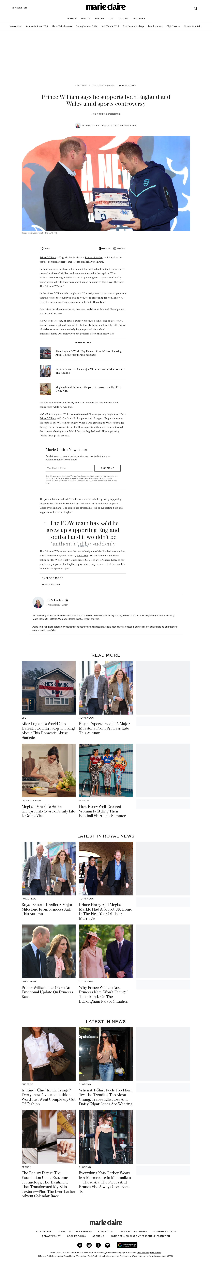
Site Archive (44, 1232)
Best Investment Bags (133, 26)
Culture (123, 18)
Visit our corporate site (149, 1253)
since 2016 (84, 559)
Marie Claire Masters (62, 26)
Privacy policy (51, 1236)
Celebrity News (103, 85)
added (64, 499)
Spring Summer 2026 (86, 26)
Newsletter (121, 248)
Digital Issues (173, 26)
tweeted (44, 273)
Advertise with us (164, 1232)
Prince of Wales (93, 257)
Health (99, 18)
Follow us (106, 248)
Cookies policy (76, 1236)
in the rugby (71, 422)
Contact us (105, 1232)
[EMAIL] (66, 600)
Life (111, 18)
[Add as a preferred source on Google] (145, 1245)
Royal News (127, 85)
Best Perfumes (155, 26)
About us (98, 1236)
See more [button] (83, 545)
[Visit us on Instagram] (89, 1245)
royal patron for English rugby (65, 564)
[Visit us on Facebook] (98, 1245)
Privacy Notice (51, 478)
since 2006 (82, 555)
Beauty (86, 18)
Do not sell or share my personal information (140, 1236)
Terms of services (77, 476)
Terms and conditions (133, 1232)
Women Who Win (192, 26)
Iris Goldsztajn (92, 125)
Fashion (72, 18)
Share (47, 248)
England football (101, 268)
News (134, 125)
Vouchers (139, 18)
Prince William (48, 257)
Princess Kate (108, 559)
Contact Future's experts (75, 1232)
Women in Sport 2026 (37, 26)
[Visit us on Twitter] (79, 1245)
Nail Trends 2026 (110, 26)
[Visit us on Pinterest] (107, 1245)
